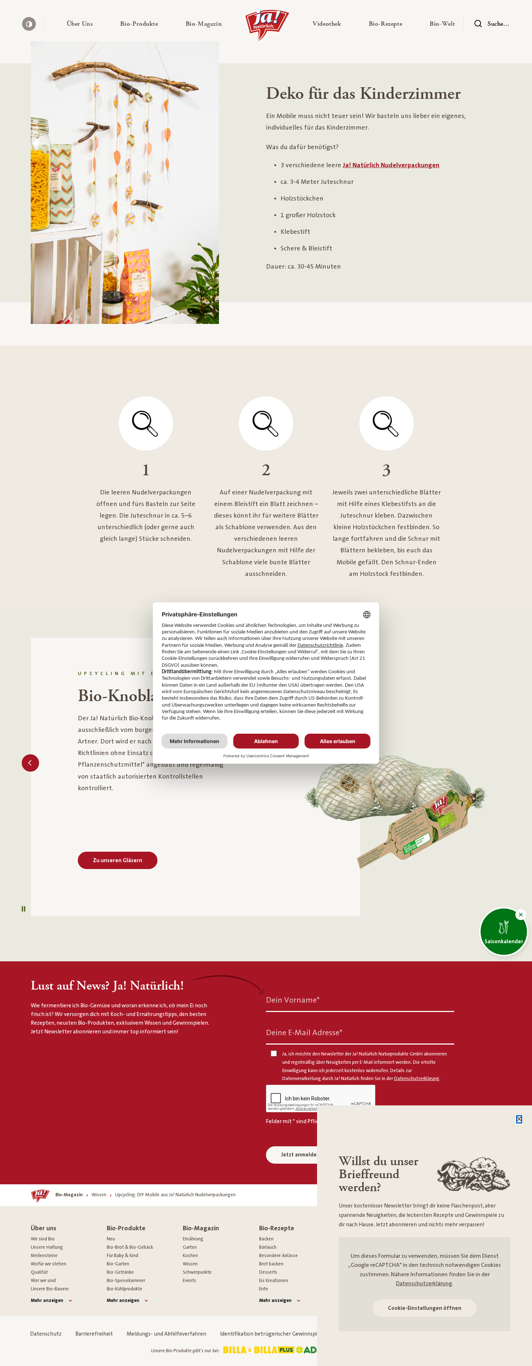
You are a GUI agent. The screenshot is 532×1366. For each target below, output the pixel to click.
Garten (190, 1247)
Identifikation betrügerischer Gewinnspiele (272, 1334)
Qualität (39, 1272)
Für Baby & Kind (122, 1255)
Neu (111, 1239)
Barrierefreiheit (94, 1334)
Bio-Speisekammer (126, 1280)
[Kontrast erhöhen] (29, 24)
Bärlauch (267, 1247)
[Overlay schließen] (519, 1119)
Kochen (190, 1255)
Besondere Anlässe (278, 1255)
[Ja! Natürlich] (267, 27)
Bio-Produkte (126, 1228)
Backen (266, 1239)
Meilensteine (44, 1255)
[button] (80, 24)
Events (189, 1280)
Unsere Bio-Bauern (50, 1289)
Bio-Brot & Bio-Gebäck (130, 1247)
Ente (263, 1289)
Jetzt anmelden (300, 1155)
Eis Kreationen (273, 1280)
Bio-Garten (118, 1264)
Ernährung (193, 1239)
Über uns (43, 1228)
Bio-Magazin (201, 1228)
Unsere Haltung (47, 1247)
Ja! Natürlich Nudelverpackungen (391, 165)
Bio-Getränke (120, 1272)
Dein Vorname (293, 1000)
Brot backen (271, 1264)
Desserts (268, 1272)
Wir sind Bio (43, 1239)
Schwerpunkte (197, 1272)
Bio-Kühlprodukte (124, 1289)
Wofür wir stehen (48, 1264)
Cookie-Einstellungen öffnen (424, 1308)
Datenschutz (46, 1334)
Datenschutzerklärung (424, 1283)
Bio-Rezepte (276, 1228)
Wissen (190, 1264)
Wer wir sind (43, 1280)
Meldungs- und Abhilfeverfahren (166, 1334)
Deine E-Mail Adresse (304, 1032)
